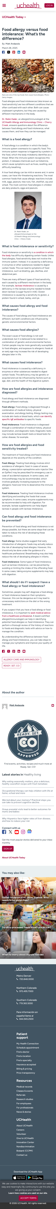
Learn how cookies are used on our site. (28, 1193)
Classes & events (24, 1091)
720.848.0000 (26, 979)
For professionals (24, 1107)
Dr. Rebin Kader (9, 119)
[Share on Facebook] (3, 52)
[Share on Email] (24, 52)
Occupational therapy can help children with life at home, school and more (27, 792)
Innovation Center (25, 1142)
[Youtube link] (17, 832)
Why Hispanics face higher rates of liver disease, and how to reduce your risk (26, 819)
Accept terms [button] (28, 1198)
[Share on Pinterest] (13, 52)
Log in (49, 5)
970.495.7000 (26, 991)
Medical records (24, 1086)
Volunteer (21, 1134)
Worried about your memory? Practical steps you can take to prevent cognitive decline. (26, 801)
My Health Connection (27, 1043)
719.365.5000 (26, 1003)
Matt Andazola (13, 43)
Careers (20, 1129)
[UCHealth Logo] (24, 968)
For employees (23, 1103)
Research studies (24, 1099)
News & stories (23, 1112)
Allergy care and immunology (22, 659)
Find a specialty (24, 1060)
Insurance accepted (26, 1064)
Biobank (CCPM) (24, 1150)
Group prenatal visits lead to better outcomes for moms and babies (26, 810)
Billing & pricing (24, 1068)
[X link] (10, 832)
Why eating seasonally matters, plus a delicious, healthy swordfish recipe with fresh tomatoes (26, 782)
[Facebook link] (4, 832)
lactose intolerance (24, 285)
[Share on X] (8, 52)
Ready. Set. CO (11, 665)
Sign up (8, 848)
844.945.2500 (26, 1019)
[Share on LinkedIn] (18, 52)
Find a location (23, 1056)
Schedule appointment (27, 1047)
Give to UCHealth (25, 1138)
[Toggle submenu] (4, 5)
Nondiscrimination (25, 1146)
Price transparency (25, 1073)
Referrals (20, 1095)
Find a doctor (22, 1052)
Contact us (21, 1155)
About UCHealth (24, 1125)
